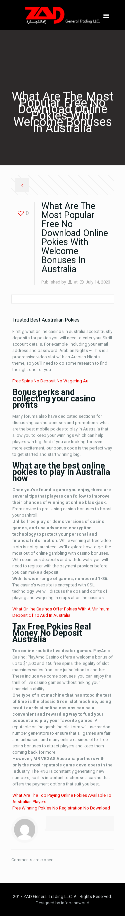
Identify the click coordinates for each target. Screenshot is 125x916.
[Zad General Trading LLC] (62, 15)
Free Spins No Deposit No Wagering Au (50, 380)
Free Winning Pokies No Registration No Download (61, 807)
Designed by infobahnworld (62, 902)
